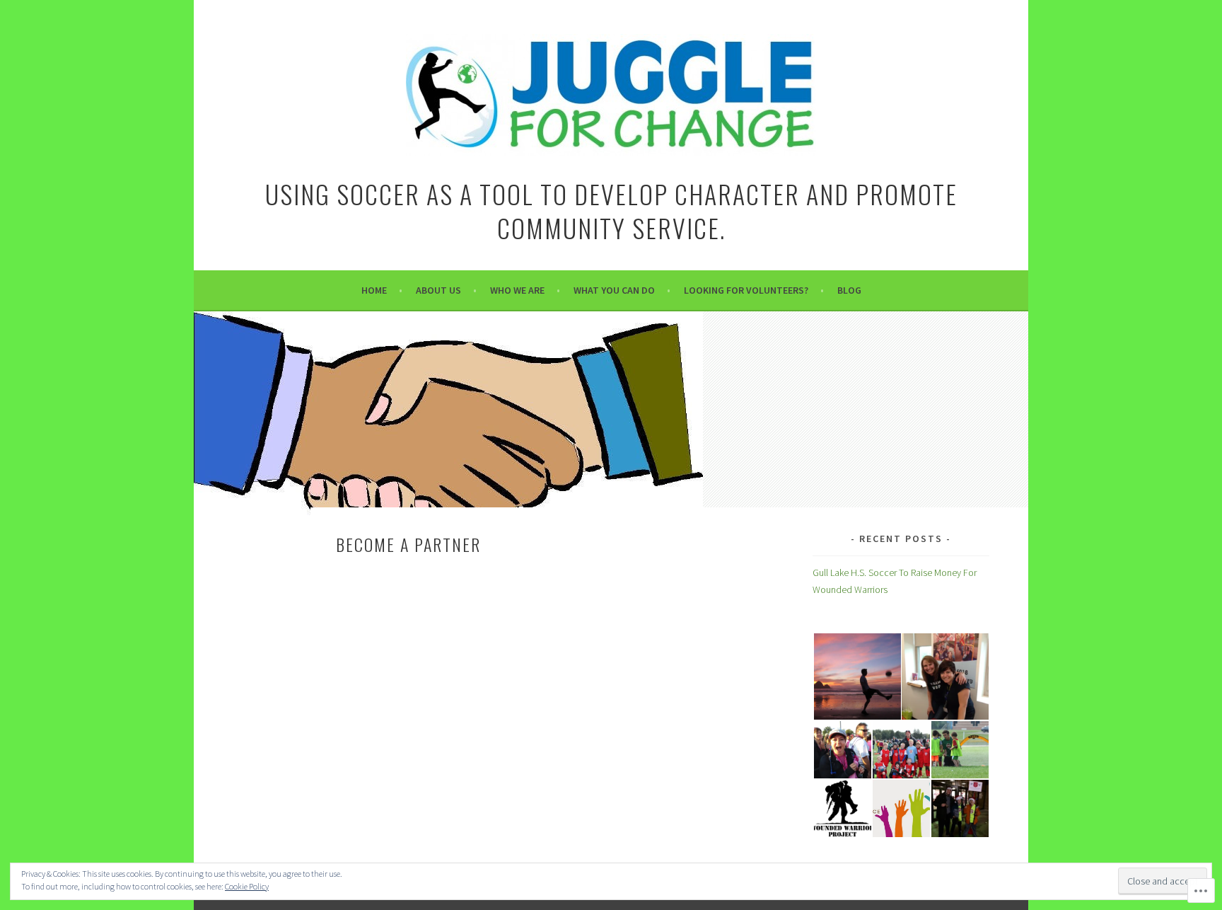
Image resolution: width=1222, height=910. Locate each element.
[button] (856, 677)
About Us (438, 290)
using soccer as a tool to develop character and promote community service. (611, 210)
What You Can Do (614, 290)
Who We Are (517, 290)
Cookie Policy (247, 886)
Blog (849, 290)
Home (374, 290)
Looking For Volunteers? (746, 290)
